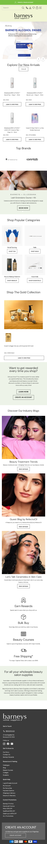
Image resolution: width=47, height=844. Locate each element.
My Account (7, 786)
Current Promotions (9, 800)
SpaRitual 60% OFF (9, 811)
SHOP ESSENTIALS (35, 280)
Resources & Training (10, 761)
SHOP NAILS (35, 251)
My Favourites (7, 788)
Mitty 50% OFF (7, 808)
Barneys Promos (8, 804)
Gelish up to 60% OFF (10, 813)
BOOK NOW (23, 208)
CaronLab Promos (9, 806)
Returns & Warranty (9, 795)
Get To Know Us (8, 748)
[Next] (43, 59)
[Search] (23, 7)
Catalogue (6, 765)
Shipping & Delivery (9, 793)
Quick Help (6, 779)
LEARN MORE (23, 392)
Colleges (5, 772)
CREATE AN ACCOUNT (23, 397)
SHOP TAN (12, 251)
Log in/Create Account (10, 783)
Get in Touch (7, 726)
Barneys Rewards (8, 757)
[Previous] (38, 59)
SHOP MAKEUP (12, 280)
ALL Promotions (8, 816)
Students (6, 775)
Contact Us (6, 755)
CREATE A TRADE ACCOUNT (25, 2)
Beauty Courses (8, 770)
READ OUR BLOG (23, 469)
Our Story (6, 752)
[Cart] (37, 7)
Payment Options (8, 790)
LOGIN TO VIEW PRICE (12, 104)
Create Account (15, 835)
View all (23, 69)
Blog (4, 768)
